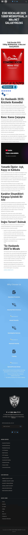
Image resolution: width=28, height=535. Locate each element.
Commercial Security (6, 467)
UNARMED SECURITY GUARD (8, 480)
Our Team (4, 506)
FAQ (3, 511)
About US (4, 513)
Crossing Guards (5, 457)
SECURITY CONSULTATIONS (7, 483)
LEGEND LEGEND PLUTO (8, 270)
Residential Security (6, 447)
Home (3, 501)
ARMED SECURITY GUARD (7, 478)
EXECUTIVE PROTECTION (7, 488)
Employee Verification (6, 518)
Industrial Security (5, 462)
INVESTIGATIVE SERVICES (7, 490)
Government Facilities (6, 460)
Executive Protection (6, 443)
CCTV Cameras (5, 455)
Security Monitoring (6, 445)
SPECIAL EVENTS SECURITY (7, 485)
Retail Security (5, 452)
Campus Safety (5, 464)
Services (4, 504)
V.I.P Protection (5, 450)
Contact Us (4, 516)
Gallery (3, 509)
